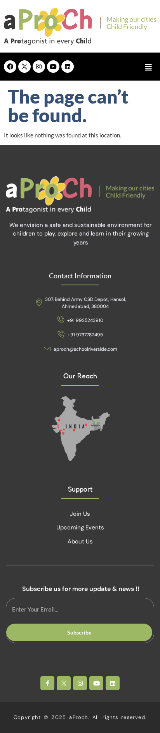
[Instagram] (39, 66)
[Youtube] (53, 66)
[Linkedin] (67, 66)
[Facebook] (10, 66)
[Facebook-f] (47, 683)
